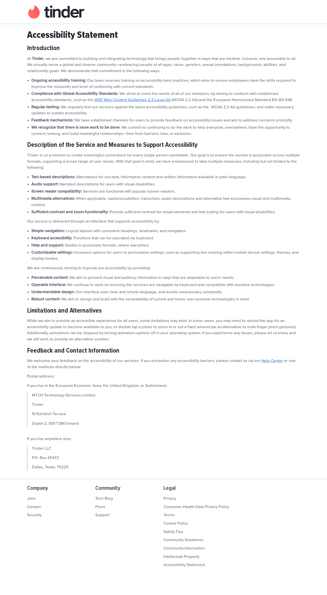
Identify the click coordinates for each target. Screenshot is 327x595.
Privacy (170, 498)
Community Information (184, 548)
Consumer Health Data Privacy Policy (196, 507)
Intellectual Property (181, 557)
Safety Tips (173, 532)
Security (34, 515)
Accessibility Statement (184, 565)
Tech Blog (104, 498)
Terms (169, 515)
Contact (34, 507)
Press (100, 507)
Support (102, 515)
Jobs (31, 498)
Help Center (272, 361)
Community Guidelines (184, 540)
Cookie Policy (176, 523)
